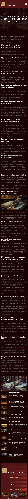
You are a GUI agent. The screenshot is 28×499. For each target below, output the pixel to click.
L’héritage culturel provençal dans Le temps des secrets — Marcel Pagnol (17, 425)
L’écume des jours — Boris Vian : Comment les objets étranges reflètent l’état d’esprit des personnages (16, 455)
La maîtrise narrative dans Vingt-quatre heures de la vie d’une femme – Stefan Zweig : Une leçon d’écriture (16, 431)
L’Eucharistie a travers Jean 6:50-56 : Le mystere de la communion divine (17, 407)
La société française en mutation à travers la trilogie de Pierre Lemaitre (17, 443)
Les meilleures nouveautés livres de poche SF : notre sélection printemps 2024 (17, 438)
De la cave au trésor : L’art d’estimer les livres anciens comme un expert (17, 448)
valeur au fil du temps (20, 347)
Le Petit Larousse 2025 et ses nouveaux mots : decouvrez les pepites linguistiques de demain (16, 397)
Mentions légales (14, 482)
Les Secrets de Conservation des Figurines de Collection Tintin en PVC (17, 402)
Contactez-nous (14, 484)
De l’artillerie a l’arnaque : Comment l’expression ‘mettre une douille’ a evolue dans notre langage (17, 413)
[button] (26, 4)
